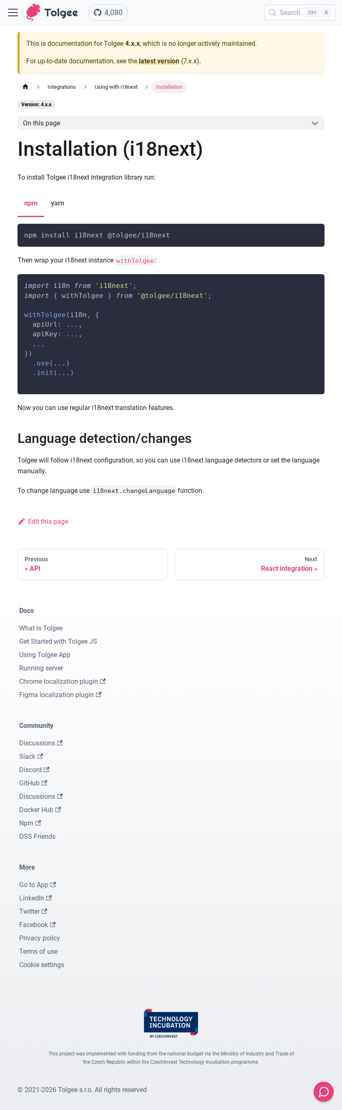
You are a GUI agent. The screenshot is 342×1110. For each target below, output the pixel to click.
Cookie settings (41, 965)
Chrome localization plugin (58, 681)
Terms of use (38, 951)
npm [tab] (31, 203)
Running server (41, 668)
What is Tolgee (41, 628)
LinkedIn (31, 898)
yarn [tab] (57, 203)
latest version (159, 61)
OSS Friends (37, 836)
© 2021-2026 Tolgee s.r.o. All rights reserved (82, 1090)
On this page (41, 123)
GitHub (29, 783)
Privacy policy (39, 938)
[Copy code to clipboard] (314, 234)
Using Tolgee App (44, 655)
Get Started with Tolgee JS (58, 641)
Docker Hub (36, 810)
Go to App (33, 885)
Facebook (33, 925)
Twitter (29, 911)
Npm (26, 823)
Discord (30, 770)
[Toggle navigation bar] (13, 12)
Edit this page (48, 521)
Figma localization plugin (56, 695)
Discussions (37, 743)
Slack (27, 756)
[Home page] (25, 86)
